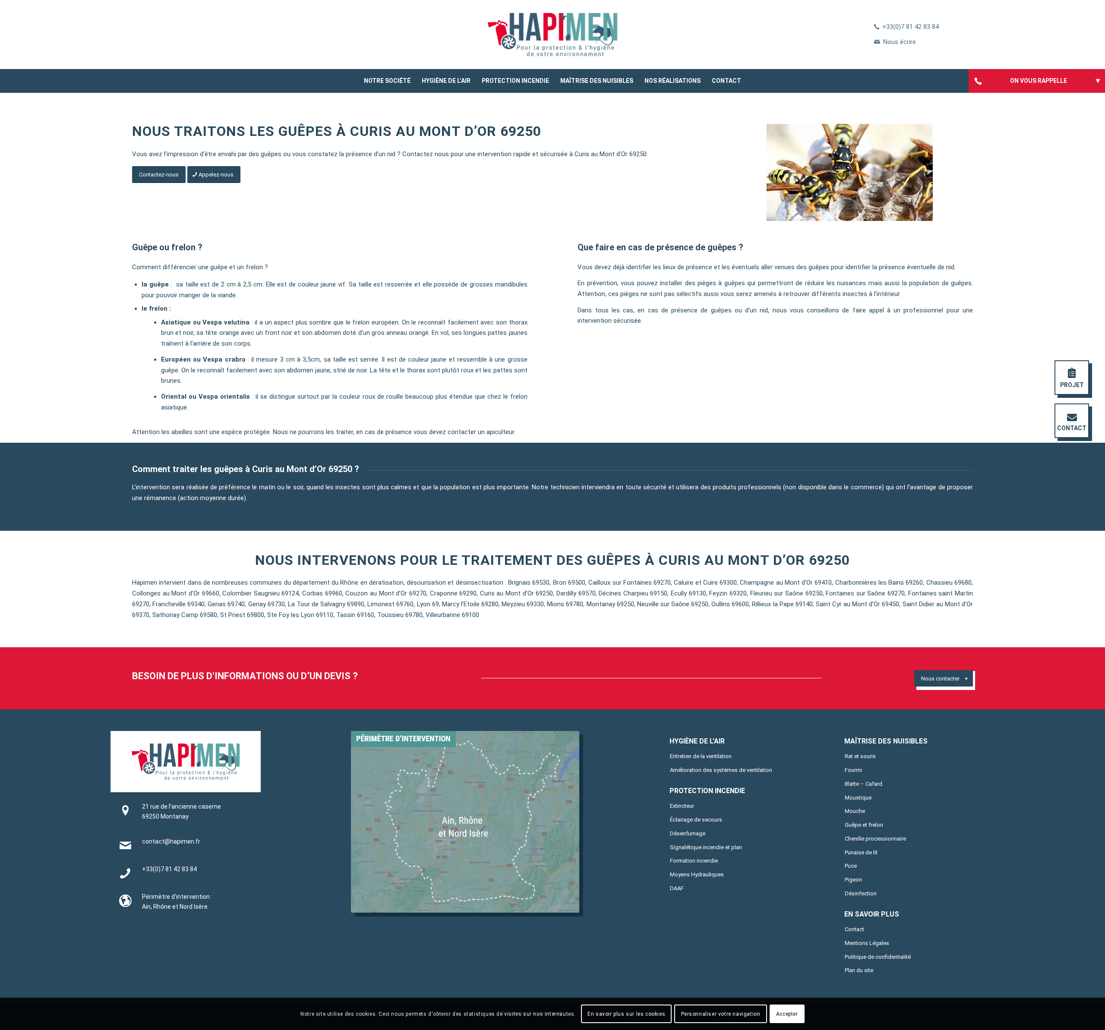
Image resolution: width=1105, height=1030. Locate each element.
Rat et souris (860, 756)
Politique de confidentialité (878, 957)
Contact (854, 929)
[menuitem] (387, 81)
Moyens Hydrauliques (697, 874)
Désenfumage (687, 833)
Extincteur (682, 806)
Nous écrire (899, 42)
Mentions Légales (867, 943)
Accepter (787, 1014)
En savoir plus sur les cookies (626, 1014)
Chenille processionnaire (875, 838)
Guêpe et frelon (864, 825)
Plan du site (859, 970)
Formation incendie (694, 860)
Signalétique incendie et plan (706, 847)
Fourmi (853, 770)
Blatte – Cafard (863, 784)
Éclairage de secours (696, 819)
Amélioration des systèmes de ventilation (721, 770)
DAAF (677, 888)
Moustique (858, 797)
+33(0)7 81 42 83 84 (910, 27)
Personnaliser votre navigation (721, 1014)
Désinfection (861, 893)
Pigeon (853, 879)
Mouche (855, 811)
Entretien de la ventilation (701, 756)
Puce (851, 866)
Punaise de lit (861, 852)
